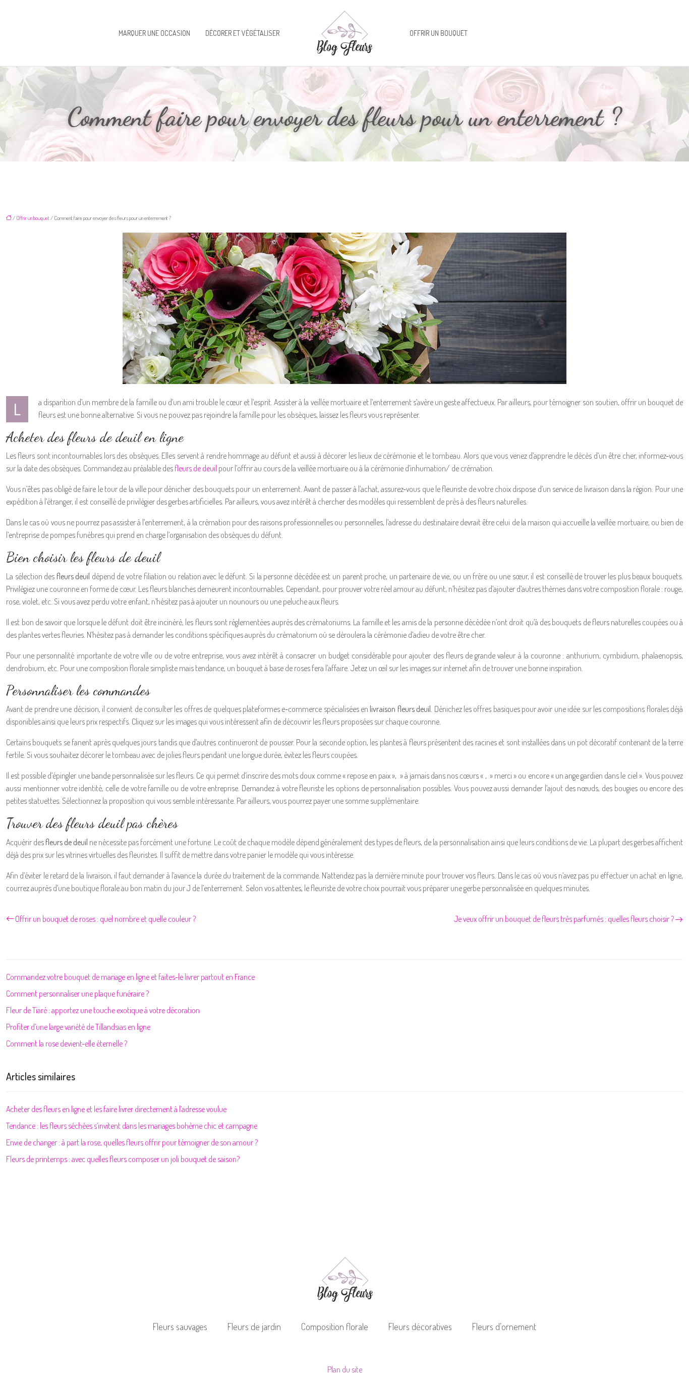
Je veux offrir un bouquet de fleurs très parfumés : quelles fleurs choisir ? (564, 919)
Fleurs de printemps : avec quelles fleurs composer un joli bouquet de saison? (123, 1159)
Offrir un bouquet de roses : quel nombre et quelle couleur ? (105, 919)
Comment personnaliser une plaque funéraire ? (77, 993)
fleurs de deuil (196, 468)
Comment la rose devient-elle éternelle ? (66, 1043)
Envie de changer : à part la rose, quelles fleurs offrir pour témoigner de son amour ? (132, 1142)
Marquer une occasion (154, 33)
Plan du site (344, 1369)
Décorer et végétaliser (242, 33)
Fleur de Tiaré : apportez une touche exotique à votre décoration (103, 1010)
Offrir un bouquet (439, 33)
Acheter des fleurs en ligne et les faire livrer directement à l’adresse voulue (116, 1109)
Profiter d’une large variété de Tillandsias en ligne (78, 1027)
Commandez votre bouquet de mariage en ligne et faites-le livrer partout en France (130, 977)
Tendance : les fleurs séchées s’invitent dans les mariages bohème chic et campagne (131, 1126)
